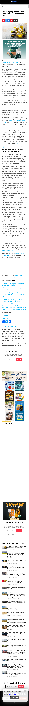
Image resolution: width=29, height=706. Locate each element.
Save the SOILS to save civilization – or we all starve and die (16, 561)
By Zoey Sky (15, 609)
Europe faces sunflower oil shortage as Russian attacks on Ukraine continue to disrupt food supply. (13, 301)
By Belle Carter (15, 590)
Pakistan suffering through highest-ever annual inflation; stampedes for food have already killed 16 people (16, 666)
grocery (4, 336)
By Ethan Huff (15, 570)
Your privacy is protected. (8, 534)
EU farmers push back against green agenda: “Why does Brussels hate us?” (16, 602)
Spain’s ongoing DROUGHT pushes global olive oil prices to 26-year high (17, 547)
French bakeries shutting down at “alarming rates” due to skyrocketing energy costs (16, 628)
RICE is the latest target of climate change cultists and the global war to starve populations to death (16, 614)
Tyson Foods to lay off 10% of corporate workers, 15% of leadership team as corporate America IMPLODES (16, 581)
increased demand (17, 336)
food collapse (13, 333)
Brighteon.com (6, 318)
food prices (5, 335)
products (14, 338)
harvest (9, 336)
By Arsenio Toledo (16, 648)
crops (16, 331)
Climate (19, 329)
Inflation (4, 338)
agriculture (14, 329)
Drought (21, 331)
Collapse (4, 331)
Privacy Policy (12, 694)
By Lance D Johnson (16, 557)
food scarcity (12, 335)
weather (12, 340)
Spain (24, 338)
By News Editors (16, 598)
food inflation (21, 333)
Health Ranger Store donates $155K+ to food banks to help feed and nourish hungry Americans (16, 567)
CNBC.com (5, 315)
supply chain (5, 340)
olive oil (9, 338)
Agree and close (14, 697)
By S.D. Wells (15, 656)
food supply (20, 335)
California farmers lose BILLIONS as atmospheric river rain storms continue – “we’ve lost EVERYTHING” (17, 673)
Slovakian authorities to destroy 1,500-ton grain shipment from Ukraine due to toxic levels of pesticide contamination (16, 621)
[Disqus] (14, 444)
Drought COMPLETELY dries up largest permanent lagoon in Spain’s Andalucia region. (13, 145)
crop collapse (11, 331)
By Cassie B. (15, 642)
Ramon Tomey (12, 17)
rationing (20, 338)
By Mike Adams (15, 563)
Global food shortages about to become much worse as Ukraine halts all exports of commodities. (13, 294)
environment (5, 333)
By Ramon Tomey (16, 549)
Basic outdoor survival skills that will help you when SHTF (16, 607)
